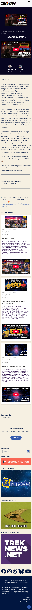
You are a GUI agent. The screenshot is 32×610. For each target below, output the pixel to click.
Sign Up (16, 437)
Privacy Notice (25, 602)
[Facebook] (3, 573)
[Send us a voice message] (29, 607)
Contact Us (26, 600)
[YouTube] (28, 573)
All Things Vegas (8, 238)
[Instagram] (9, 573)
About (28, 597)
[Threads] (15, 573)
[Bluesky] (21, 573)
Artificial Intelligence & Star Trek (13, 366)
